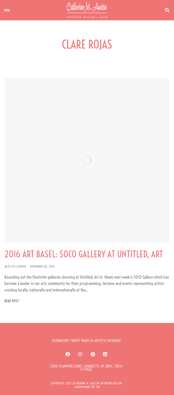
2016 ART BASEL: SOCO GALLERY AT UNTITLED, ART (84, 254)
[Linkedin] (105, 354)
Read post (12, 301)
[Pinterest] (92, 354)
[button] (6, 10)
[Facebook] (67, 354)
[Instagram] (80, 354)
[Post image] (87, 160)
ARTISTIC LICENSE (15, 266)
